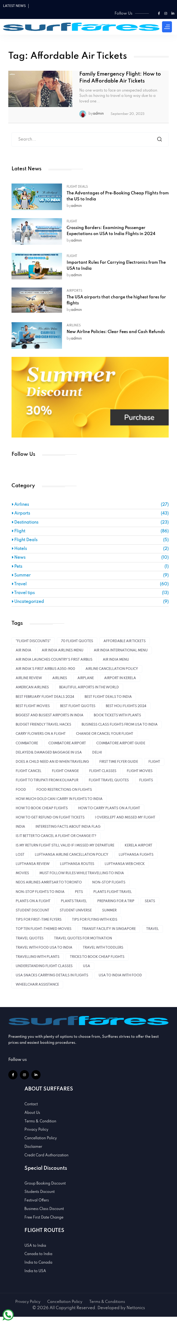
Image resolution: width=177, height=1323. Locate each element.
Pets (17, 566)
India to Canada (38, 1263)
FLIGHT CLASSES (102, 771)
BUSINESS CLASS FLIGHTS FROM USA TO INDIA (120, 724)
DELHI (97, 752)
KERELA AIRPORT (138, 845)
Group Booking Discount (45, 1183)
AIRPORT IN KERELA (120, 678)
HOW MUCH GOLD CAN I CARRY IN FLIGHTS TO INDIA (59, 799)
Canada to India (38, 1254)
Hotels (20, 549)
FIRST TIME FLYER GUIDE (118, 761)
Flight (72, 221)
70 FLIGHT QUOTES (77, 641)
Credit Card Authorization (46, 1155)
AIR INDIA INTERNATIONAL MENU (121, 650)
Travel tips (24, 593)
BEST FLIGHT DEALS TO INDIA (108, 696)
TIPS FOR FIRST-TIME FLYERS (39, 919)
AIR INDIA (23, 650)
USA (86, 966)
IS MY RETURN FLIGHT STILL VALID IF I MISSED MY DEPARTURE (65, 845)
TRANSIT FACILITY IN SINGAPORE (109, 929)
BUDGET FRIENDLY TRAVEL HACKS (43, 724)
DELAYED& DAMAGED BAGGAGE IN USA (49, 752)
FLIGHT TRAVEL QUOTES (109, 780)
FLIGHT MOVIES (140, 771)
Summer (22, 575)
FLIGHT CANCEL (28, 771)
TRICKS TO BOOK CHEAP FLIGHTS (97, 957)
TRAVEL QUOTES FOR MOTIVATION (83, 938)
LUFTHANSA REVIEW (33, 864)
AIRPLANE (85, 678)
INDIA (20, 826)
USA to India (35, 1246)
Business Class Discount (44, 1209)
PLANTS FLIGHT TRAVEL (112, 892)
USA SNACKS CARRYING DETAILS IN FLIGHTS (52, 975)
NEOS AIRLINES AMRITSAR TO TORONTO (49, 882)
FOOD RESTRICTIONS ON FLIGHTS (64, 789)
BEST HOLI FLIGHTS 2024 (126, 706)
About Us (32, 1113)
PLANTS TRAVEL (74, 901)
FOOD (21, 789)
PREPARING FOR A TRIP (115, 901)
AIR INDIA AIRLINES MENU (62, 650)
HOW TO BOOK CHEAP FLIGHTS (42, 808)
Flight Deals (77, 186)
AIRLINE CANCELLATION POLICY (112, 669)
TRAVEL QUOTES (30, 938)
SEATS (150, 901)
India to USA (35, 1271)
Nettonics (136, 1308)
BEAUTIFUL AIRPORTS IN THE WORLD (89, 687)
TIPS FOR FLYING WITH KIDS (94, 919)
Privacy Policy (36, 1130)
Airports (74, 290)
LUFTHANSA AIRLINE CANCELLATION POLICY (71, 854)
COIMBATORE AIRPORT (67, 743)
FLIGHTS (146, 780)
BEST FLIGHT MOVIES (33, 706)
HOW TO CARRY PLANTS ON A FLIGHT (109, 808)
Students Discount (39, 1192)
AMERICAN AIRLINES (32, 687)
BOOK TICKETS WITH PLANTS (117, 715)
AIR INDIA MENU (116, 659)
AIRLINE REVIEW (29, 678)
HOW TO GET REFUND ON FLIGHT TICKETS (50, 817)
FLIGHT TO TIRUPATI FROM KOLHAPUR (47, 780)
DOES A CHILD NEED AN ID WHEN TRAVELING (52, 761)
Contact (31, 1104)
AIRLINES (59, 678)
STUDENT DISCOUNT (32, 910)
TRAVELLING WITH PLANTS (37, 957)
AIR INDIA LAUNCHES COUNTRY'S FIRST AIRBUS (54, 659)
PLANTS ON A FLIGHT (33, 901)
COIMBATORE (27, 743)
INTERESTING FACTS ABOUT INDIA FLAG (67, 826)
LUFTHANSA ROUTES (77, 864)
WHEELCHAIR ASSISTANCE (37, 984)
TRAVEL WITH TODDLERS (103, 947)
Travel (20, 584)
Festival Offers (36, 1200)
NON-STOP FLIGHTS (108, 882)
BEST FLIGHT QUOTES (77, 706)
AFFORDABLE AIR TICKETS (124, 641)
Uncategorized (28, 602)
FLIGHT (154, 761)
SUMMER (109, 910)
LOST (20, 854)
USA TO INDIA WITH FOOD (120, 975)
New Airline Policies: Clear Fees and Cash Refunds (116, 332)
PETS (79, 892)
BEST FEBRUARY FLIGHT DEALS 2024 (45, 696)
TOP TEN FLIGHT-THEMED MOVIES (43, 929)
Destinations (25, 522)
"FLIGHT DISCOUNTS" (33, 641)
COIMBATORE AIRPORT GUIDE (120, 743)
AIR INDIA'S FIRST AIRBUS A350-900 (45, 669)
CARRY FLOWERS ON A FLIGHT (41, 733)
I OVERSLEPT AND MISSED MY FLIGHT (125, 817)
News (19, 557)
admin (98, 114)
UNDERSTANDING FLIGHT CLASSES (44, 966)
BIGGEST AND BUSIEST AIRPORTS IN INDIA (49, 715)
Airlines (74, 325)
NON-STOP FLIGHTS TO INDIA (40, 892)
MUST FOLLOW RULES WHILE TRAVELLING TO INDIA (81, 873)
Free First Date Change (43, 1217)
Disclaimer (33, 1147)
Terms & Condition (40, 1121)
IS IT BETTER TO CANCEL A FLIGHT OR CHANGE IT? (56, 836)
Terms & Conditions (107, 1302)
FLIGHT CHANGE (65, 771)
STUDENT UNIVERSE (76, 910)
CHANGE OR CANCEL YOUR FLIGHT (104, 733)
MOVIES (22, 873)
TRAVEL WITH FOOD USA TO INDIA (44, 947)
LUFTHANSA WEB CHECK (125, 864)
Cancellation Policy (40, 1138)
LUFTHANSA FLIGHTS (136, 854)
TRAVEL (152, 929)
